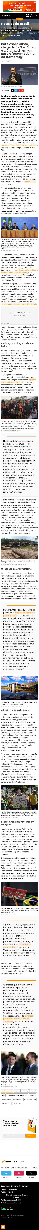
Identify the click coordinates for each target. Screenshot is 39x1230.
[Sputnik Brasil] (6, 16)
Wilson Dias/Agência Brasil (14, 86)
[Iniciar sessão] (31, 15)
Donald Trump (17, 1103)
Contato (25, 1186)
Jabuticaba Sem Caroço (20, 1167)
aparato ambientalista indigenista (18, 380)
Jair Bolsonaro (6, 1103)
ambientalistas (17, 1099)
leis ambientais (6, 1099)
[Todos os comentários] (3, 1227)
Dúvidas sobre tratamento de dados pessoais (16, 1196)
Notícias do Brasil (7, 1091)
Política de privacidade (9, 1189)
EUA (3, 1095)
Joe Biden (33, 1091)
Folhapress (5, 430)
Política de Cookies (7, 1192)
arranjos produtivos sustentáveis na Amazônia (18, 1018)
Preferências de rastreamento (11, 1203)
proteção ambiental (30, 1099)
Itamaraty (25, 1091)
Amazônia (32, 1095)
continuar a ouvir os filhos (17, 945)
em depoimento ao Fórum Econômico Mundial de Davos (19, 271)
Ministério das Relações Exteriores (17, 1095)
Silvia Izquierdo (13, 817)
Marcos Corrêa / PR (12, 250)
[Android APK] (7, 1209)
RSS (19, 1200)
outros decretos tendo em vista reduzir (19, 145)
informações (30, 181)
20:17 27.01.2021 (6, 61)
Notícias (17, 1091)
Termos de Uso (16, 1186)
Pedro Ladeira (14, 1086)
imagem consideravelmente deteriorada (19, 304)
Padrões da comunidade (9, 1200)
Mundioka (5, 1167)
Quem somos (5, 1186)
